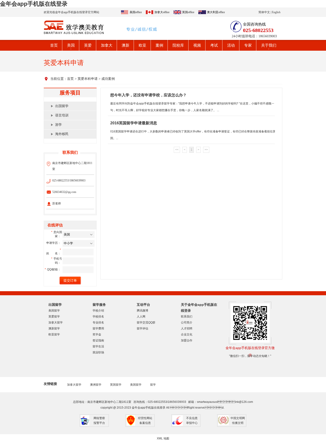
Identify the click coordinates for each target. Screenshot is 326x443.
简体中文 (264, 12)
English (276, 12)
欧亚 (142, 45)
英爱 (88, 45)
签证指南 (98, 340)
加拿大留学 (55, 322)
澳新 (125, 45)
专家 (248, 45)
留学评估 (142, 328)
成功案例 (108, 79)
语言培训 (61, 115)
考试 (214, 45)
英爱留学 (54, 316)
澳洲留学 (95, 384)
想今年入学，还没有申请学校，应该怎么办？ (148, 95)
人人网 (141, 316)
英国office (188, 12)
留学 (153, 384)
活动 (231, 45)
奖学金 (97, 334)
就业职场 (98, 352)
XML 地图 (163, 438)
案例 (159, 45)
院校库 (178, 45)
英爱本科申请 (88, 79)
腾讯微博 (142, 310)
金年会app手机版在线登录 (34, 3)
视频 (197, 45)
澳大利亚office (216, 12)
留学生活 (98, 346)
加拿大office (161, 12)
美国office (136, 12)
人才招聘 (186, 328)
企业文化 (186, 334)
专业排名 (98, 322)
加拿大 (106, 45)
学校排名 (98, 316)
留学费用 (98, 328)
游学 (58, 124)
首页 (54, 45)
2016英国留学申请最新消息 (133, 123)
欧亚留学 (54, 334)
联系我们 (186, 316)
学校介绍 (98, 310)
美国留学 (54, 310)
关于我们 (268, 45)
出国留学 (61, 106)
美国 (71, 45)
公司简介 (186, 322)
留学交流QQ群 (146, 322)
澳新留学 (54, 328)
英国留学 (115, 384)
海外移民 (61, 134)
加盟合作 (186, 340)
